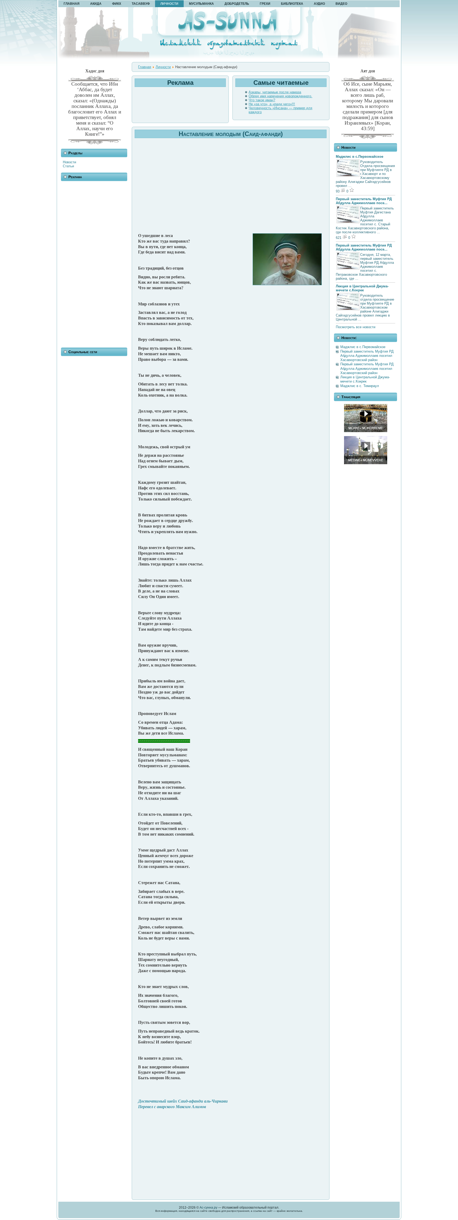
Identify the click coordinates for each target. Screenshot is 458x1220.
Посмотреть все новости (355, 327)
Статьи (68, 166)
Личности (163, 67)
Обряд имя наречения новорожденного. (280, 96)
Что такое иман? (262, 100)
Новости (69, 162)
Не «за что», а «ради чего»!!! (272, 104)
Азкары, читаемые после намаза (275, 92)
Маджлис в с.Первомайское (359, 157)
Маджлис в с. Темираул (359, 386)
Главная (144, 67)
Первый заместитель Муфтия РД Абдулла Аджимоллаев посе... (364, 201)
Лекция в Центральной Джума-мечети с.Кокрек (362, 288)
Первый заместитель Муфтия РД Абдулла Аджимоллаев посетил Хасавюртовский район (367, 355)
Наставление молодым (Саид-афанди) (231, 133)
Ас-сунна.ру (208, 1207)
